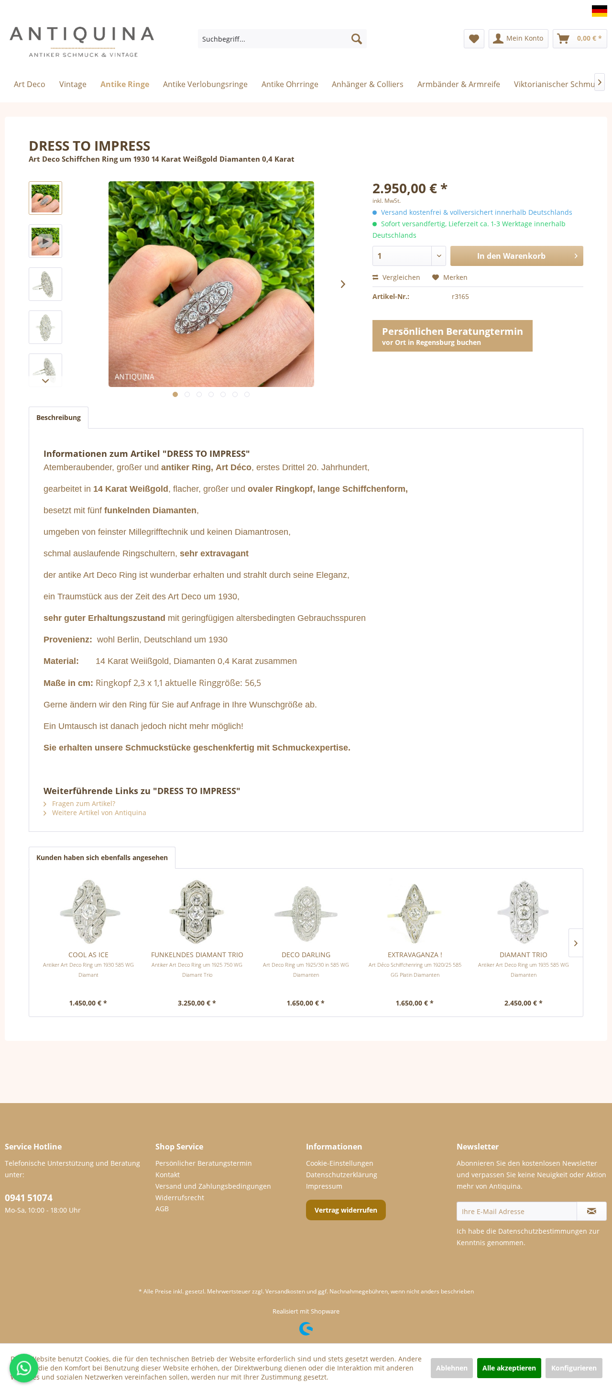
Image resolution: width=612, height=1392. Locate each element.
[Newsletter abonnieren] (592, 1211)
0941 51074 (29, 1198)
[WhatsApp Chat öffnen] (24, 1368)
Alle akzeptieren (509, 1367)
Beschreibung (58, 417)
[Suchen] (357, 38)
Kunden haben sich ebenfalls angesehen (102, 857)
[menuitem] (282, 38)
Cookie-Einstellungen (339, 1163)
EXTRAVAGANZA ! (415, 964)
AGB (162, 1208)
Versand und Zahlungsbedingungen (213, 1186)
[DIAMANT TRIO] (523, 911)
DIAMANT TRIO (523, 964)
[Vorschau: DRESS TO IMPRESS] (45, 198)
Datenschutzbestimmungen (542, 1231)
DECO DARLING (306, 964)
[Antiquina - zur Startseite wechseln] (82, 46)
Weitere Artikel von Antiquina (98, 812)
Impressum (324, 1186)
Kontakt (167, 1174)
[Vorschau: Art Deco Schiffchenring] (45, 284)
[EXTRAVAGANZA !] (415, 911)
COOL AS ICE (88, 964)
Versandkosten (285, 1291)
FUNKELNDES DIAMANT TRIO (197, 964)
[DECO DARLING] (306, 911)
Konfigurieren (574, 1367)
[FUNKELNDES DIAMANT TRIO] (197, 911)
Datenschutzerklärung (341, 1174)
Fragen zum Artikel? (82, 803)
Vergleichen (400, 277)
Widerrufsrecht (179, 1197)
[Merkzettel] (474, 38)
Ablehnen (452, 1367)
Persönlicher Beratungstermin (203, 1163)
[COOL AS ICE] (88, 911)
